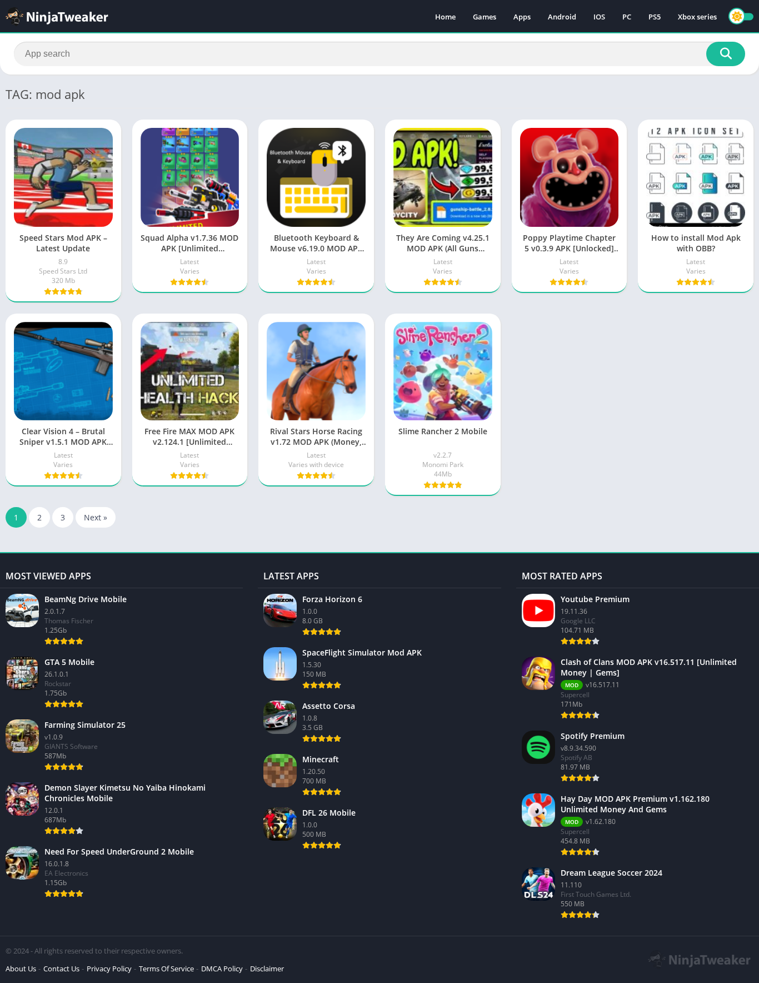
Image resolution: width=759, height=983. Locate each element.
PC (626, 17)
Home (445, 17)
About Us (21, 969)
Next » (95, 517)
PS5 (654, 17)
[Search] (725, 54)
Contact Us (61, 969)
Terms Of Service (166, 969)
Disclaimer (267, 969)
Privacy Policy (109, 969)
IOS (599, 17)
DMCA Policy (222, 969)
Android (562, 17)
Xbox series (697, 17)
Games (484, 17)
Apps (522, 17)
